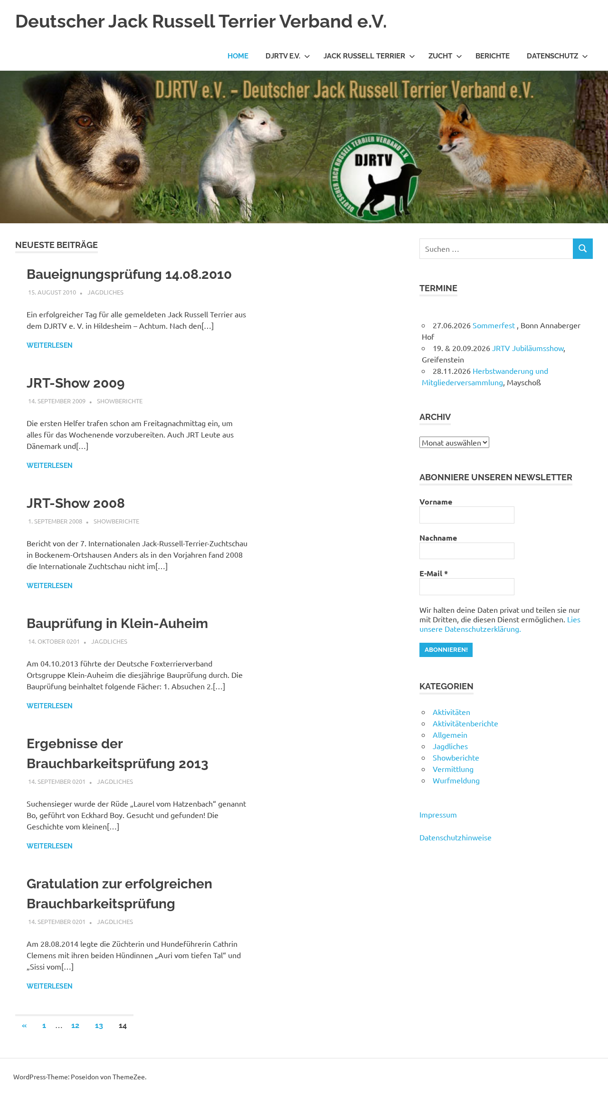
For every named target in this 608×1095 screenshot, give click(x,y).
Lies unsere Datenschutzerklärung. (499, 623)
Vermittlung (453, 768)
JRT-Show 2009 (76, 383)
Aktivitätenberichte (465, 723)
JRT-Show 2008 (76, 503)
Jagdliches (105, 292)
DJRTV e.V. (283, 56)
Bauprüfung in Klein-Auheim (117, 623)
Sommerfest (495, 325)
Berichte (492, 56)
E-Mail (433, 573)
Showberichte (119, 401)
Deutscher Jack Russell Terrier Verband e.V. (201, 21)
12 (75, 1025)
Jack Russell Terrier (364, 56)
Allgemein (450, 734)
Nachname (438, 538)
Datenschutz (552, 56)
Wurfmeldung (456, 780)
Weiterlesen (50, 345)
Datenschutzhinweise (455, 837)
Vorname (435, 501)
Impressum (438, 814)
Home (238, 56)
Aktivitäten (451, 711)
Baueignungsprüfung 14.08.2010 (129, 274)
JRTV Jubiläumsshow (527, 347)
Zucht (440, 56)
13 (99, 1025)
